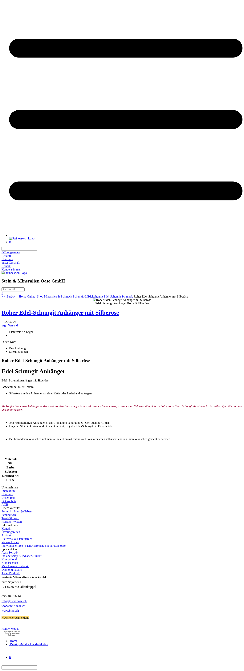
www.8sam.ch (10, 610)
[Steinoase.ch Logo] (22, 238)
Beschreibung (17, 348)
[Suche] (39, 248)
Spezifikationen (18, 351)
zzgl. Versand (10, 325)
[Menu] (125, 235)
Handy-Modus (10, 628)
